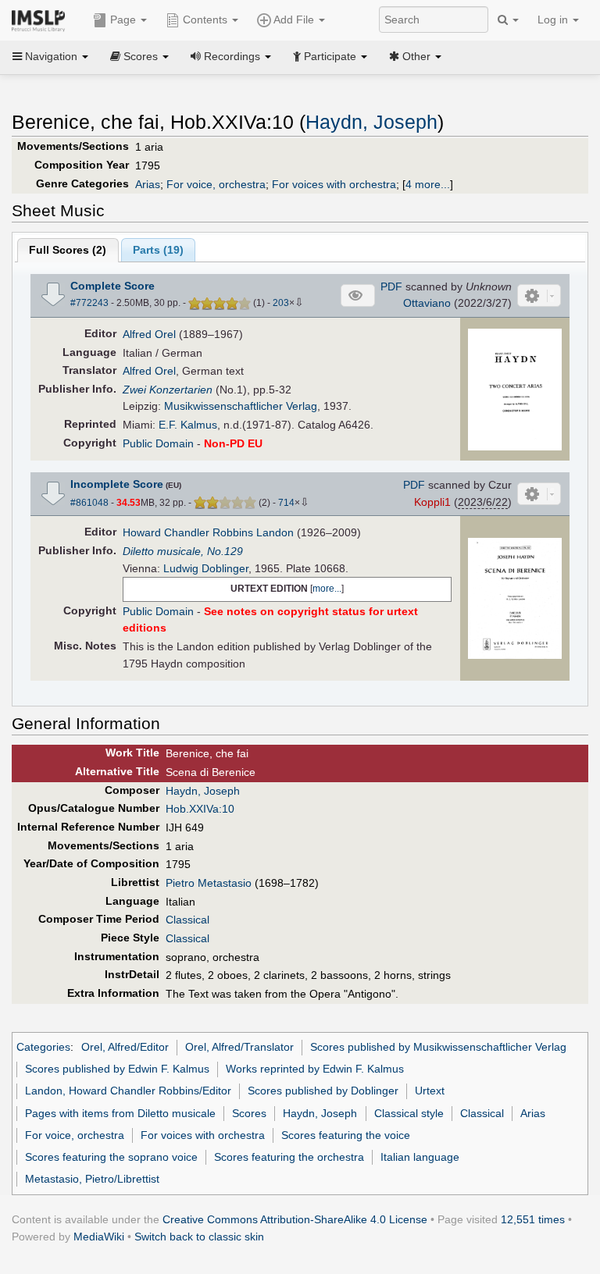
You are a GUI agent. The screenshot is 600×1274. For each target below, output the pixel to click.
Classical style (409, 1113)
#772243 (89, 302)
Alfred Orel (149, 334)
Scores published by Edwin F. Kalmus (117, 1068)
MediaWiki (98, 1236)
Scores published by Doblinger (323, 1090)
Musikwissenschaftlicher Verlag (240, 406)
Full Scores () (67, 250)
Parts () (158, 250)
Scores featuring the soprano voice (111, 1157)
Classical (187, 919)
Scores (249, 1113)
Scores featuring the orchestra (289, 1157)
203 (281, 302)
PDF (391, 286)
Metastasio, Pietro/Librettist (92, 1179)
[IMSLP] (42, 19)
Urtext (430, 1090)
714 (286, 502)
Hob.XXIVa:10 (200, 808)
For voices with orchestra (334, 184)
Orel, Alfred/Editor (125, 1047)
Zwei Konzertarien (167, 389)
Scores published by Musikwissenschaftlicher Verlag (438, 1047)
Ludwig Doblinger (205, 568)
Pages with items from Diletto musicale (120, 1113)
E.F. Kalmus (188, 424)
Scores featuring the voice (345, 1135)
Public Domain (158, 443)
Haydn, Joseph (371, 122)
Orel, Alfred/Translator (239, 1047)
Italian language (419, 1157)
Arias (147, 184)
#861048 (89, 502)
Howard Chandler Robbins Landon (208, 532)
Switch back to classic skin (199, 1236)
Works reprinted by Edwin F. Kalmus (315, 1068)
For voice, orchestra (216, 184)
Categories (43, 1047)
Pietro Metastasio (209, 883)
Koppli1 (432, 502)
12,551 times (533, 1219)
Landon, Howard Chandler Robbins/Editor (128, 1090)
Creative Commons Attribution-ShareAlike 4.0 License (294, 1219)
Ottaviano (427, 303)
